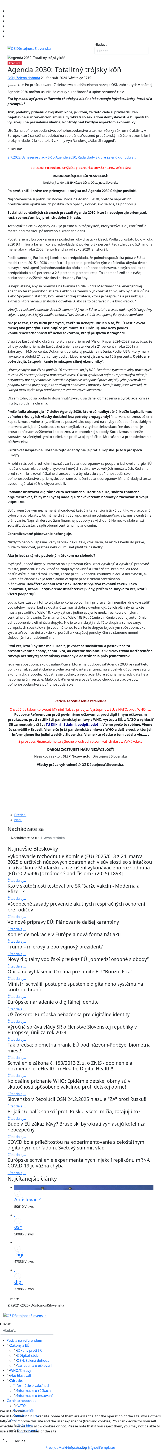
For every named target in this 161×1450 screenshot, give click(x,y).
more (14, 1298)
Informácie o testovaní (35, 1395)
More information (72, 1447)
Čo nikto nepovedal (22, 1400)
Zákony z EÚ (19, 1345)
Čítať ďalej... (17, 880)
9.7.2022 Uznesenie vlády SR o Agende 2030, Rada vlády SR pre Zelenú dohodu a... (72, 157)
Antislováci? (27, 1199)
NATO (21, 1405)
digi (18, 1282)
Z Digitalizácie (28, 1355)
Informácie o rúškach (34, 1390)
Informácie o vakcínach (31, 1385)
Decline (19, 1441)
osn (18, 1227)
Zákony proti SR (29, 1350)
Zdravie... (17, 1380)
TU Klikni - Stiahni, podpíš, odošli (73, 724)
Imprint (97, 1447)
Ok (5, 1441)
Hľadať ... (101, 44)
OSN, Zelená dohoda (24, 78)
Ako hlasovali (20, 1375)
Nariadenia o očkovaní (34, 1365)
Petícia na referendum (24, 1340)
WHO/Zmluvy (20, 1370)
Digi (18, 1254)
